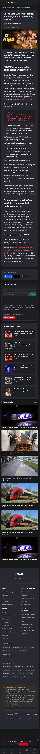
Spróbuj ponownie (9, 317)
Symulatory (5, 635)
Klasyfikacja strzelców (27, 598)
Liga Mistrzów (23, 650)
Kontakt (28, 714)
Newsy (19, 7)
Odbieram (23, 744)
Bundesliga (6, 650)
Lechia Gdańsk (7, 677)
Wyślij (33, 294)
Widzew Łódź (30, 670)
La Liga (26, 647)
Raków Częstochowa (9, 673)
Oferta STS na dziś (26, 627)
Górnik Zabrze (7, 670)
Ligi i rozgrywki (25, 604)
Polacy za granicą (7, 616)
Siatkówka (5, 601)
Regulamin (10, 714)
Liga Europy (6, 654)
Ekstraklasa (6, 647)
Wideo (4, 612)
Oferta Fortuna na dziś (27, 630)
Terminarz (24, 601)
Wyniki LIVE (24, 592)
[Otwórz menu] (2, 3)
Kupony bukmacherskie (28, 617)
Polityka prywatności (18, 714)
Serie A (33, 647)
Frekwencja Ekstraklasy (9, 632)
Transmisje (5, 622)
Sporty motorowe (7, 604)
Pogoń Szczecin (18, 670)
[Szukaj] (36, 2)
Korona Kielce (31, 673)
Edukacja (5, 638)
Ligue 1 (14, 650)
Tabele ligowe (25, 595)
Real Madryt (17, 677)
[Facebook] (19, 578)
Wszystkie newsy (7, 592)
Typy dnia (24, 621)
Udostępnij (9, 276)
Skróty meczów (7, 628)
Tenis (3, 598)
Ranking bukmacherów (28, 614)
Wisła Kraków (7, 666)
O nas (3, 714)
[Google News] (23, 578)
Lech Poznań (29, 666)
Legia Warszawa (18, 666)
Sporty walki (27, 7)
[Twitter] (15, 578)
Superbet (24, 633)
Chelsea (26, 677)
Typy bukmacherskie (27, 624)
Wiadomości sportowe (8, 7)
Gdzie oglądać (6, 625)
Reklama (34, 714)
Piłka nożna (5, 595)
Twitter (17, 276)
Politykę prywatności (13, 309)
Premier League (18, 99)
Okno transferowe (7, 619)
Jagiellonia (21, 673)
